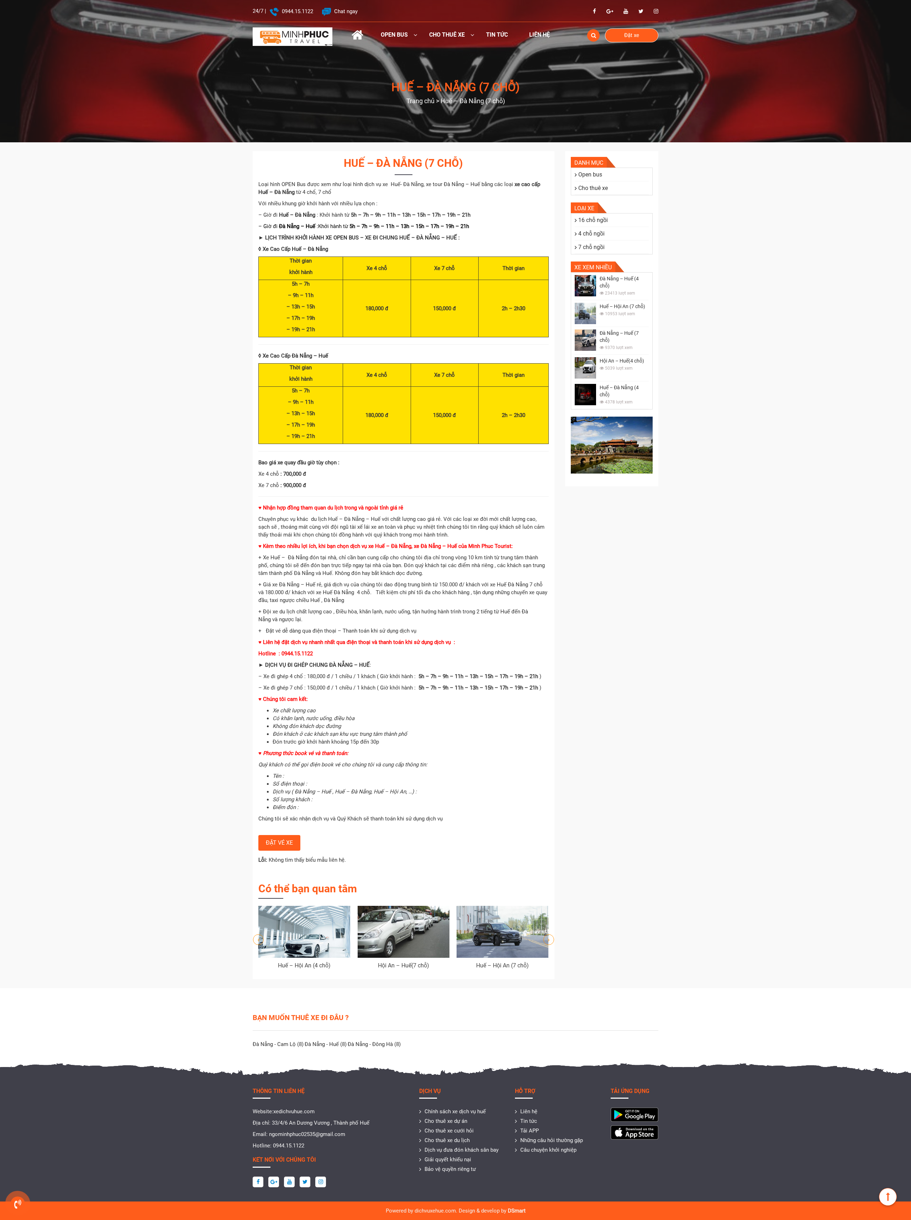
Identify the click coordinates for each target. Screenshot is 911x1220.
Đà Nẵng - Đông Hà (374, 1044)
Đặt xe (631, 35)
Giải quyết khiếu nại (448, 1159)
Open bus (394, 34)
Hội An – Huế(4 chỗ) (622, 361)
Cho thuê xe (447, 34)
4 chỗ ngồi (591, 233)
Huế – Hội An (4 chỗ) (304, 965)
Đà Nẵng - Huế (326, 1044)
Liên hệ (539, 34)
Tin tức (497, 34)
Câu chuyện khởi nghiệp (548, 1150)
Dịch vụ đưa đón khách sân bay (462, 1150)
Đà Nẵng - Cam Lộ (278, 1044)
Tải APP (529, 1130)
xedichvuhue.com (294, 1111)
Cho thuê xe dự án (446, 1121)
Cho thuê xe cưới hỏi (449, 1130)
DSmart (517, 1211)
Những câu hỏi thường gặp (551, 1140)
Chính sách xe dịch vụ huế (455, 1111)
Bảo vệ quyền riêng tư (450, 1169)
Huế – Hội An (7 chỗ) (502, 965)
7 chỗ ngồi (591, 247)
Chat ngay (345, 11)
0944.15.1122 (296, 11)
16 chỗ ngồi (593, 220)
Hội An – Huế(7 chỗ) (403, 965)
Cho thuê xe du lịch (447, 1140)
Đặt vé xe (279, 842)
